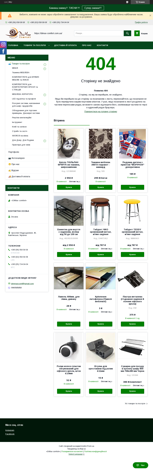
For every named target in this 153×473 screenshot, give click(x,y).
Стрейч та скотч (19, 131)
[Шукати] (127, 33)
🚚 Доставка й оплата (19, 176)
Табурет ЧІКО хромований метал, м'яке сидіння (100, 231)
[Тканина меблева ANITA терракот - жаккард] (100, 143)
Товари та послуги (34, 45)
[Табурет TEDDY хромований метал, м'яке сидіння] (132, 211)
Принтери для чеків (21, 145)
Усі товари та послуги (135, 403)
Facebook (9, 434)
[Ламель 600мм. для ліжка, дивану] (69, 278)
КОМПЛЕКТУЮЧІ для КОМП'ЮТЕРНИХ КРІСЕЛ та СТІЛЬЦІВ (25, 87)
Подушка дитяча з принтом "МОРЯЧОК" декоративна (132, 164)
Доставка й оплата (65, 45)
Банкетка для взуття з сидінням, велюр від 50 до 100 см (68, 231)
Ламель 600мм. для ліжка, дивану (68, 297)
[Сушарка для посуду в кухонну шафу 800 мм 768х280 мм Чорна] (132, 347)
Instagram (9, 430)
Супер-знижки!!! (93, 8)
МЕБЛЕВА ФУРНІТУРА (22, 94)
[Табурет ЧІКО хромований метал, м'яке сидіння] (100, 211)
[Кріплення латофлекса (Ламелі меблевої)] (100, 278)
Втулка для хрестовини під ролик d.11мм (101, 368)
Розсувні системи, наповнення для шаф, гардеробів (26, 104)
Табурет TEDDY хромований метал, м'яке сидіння (132, 231)
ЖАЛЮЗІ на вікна (20, 136)
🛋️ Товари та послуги (19, 63)
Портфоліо (13, 152)
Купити (69, 187)
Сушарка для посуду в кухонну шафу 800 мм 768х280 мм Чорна (132, 368)
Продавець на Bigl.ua (76, 449)
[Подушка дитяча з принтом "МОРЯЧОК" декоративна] (132, 143)
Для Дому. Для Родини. (23, 140)
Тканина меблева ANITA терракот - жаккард (100, 164)
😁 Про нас (13, 164)
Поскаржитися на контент (72, 451)
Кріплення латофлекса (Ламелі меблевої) (100, 299)
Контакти (102, 45)
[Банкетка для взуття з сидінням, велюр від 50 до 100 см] (69, 211)
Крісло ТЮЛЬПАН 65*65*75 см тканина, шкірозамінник (69, 164)
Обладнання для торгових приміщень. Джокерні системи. (26, 111)
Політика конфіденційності (95, 451)
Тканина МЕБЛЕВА (20, 72)
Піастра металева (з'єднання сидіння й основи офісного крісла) (132, 300)
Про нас (86, 45)
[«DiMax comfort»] (18, 37)
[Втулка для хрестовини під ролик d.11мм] (100, 347)
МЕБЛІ (15, 68)
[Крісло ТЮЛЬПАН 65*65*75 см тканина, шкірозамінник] (69, 143)
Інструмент (17, 122)
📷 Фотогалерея (16, 158)
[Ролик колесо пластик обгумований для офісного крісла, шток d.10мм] (69, 347)
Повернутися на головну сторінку (100, 111)
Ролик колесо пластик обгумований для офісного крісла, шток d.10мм (69, 370)
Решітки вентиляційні (21, 117)
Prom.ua (90, 446)
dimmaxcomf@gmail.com (22, 283)
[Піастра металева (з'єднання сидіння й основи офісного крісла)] (132, 278)
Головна (13, 45)
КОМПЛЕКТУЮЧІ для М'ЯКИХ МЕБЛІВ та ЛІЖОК (25, 78)
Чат (143, 465)
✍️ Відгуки (13, 170)
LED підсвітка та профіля (24, 99)
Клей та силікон (19, 127)
